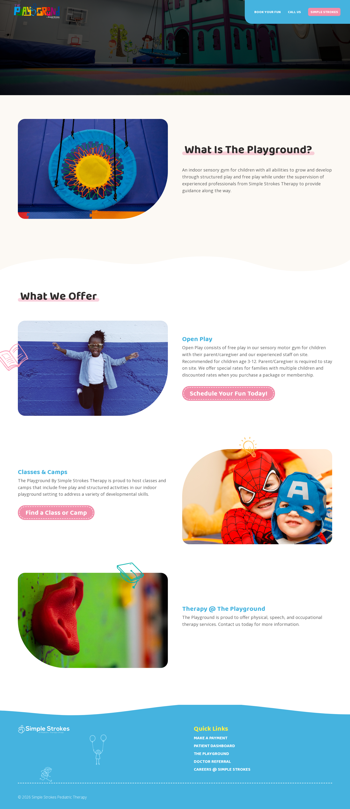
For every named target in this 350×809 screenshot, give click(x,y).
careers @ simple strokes (222, 769)
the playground (211, 753)
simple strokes (324, 12)
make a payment (210, 738)
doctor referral (212, 761)
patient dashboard (214, 746)
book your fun (267, 12)
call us (294, 12)
